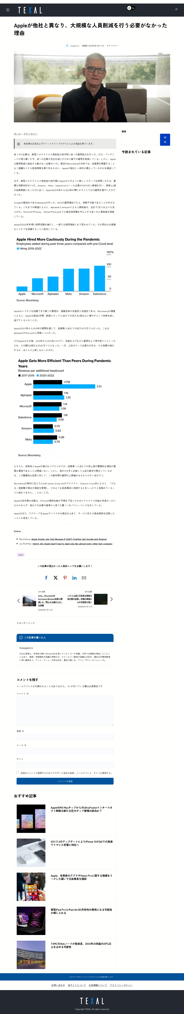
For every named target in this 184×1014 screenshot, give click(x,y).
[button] (46, 578)
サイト (20, 759)
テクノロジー (112, 45)
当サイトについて (77, 985)
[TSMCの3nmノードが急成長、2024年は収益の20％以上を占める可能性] (31, 943)
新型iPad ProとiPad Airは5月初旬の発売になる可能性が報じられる (81, 911)
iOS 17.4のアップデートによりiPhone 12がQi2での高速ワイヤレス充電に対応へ (82, 843)
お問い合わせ (58, 985)
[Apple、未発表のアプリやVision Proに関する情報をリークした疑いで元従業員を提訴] (31, 875)
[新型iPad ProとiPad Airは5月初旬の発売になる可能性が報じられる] (31, 909)
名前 (20, 731)
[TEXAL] (29, 7)
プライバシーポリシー (121, 985)
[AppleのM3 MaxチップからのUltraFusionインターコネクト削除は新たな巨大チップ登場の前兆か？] (31, 806)
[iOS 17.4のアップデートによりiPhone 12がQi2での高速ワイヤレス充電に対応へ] (31, 840)
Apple (20, 554)
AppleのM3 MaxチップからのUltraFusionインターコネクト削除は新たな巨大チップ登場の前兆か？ (81, 809)
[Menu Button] (8, 11)
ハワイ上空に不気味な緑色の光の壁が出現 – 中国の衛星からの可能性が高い (79, 598)
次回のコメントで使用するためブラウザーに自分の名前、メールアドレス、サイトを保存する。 (66, 773)
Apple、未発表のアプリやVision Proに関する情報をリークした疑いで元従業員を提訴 (81, 877)
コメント (23, 693)
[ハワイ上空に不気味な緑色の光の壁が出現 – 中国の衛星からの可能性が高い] (100, 596)
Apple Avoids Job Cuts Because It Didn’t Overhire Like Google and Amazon (69, 539)
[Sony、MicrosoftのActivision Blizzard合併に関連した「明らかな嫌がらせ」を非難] (29, 597)
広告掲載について (98, 985)
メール (21, 745)
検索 (124, 131)
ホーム (17, 133)
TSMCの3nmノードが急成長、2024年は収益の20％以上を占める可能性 (81, 945)
